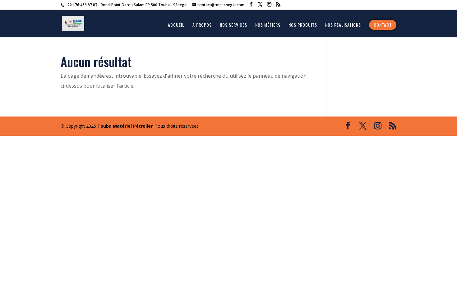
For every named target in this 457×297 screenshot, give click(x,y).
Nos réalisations (343, 25)
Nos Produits (303, 25)
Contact (383, 24)
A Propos (202, 25)
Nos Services (233, 25)
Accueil (176, 25)
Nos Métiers (267, 25)
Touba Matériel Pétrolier (125, 126)
